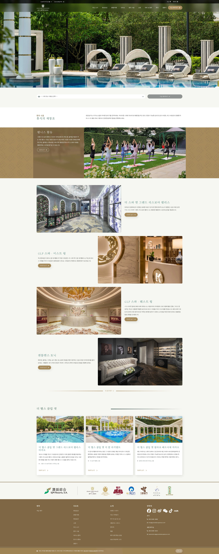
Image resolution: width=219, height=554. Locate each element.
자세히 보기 (130, 215)
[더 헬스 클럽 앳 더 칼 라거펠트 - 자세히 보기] (109, 445)
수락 (178, 551)
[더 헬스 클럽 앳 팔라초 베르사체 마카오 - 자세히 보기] (158, 445)
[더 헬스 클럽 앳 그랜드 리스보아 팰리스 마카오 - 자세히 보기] (60, 445)
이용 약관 (86, 551)
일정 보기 (42, 150)
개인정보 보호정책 (93, 551)
